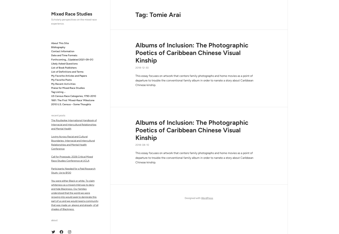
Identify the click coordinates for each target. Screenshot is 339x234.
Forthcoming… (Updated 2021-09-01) (72, 59)
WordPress (207, 198)
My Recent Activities (63, 83)
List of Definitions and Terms (67, 71)
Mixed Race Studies (71, 14)
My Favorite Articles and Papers (69, 75)
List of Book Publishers (64, 67)
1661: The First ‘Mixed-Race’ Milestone (72, 100)
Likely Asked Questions (64, 63)
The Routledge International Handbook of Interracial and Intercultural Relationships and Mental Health (74, 124)
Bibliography (58, 47)
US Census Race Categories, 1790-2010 (73, 96)
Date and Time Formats (64, 55)
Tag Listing (57, 92)
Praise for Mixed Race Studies (68, 88)
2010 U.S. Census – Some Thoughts (71, 104)
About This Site (60, 43)
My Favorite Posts (61, 79)
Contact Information (62, 51)
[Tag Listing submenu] (65, 92)
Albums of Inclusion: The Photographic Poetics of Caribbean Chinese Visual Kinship (191, 52)
